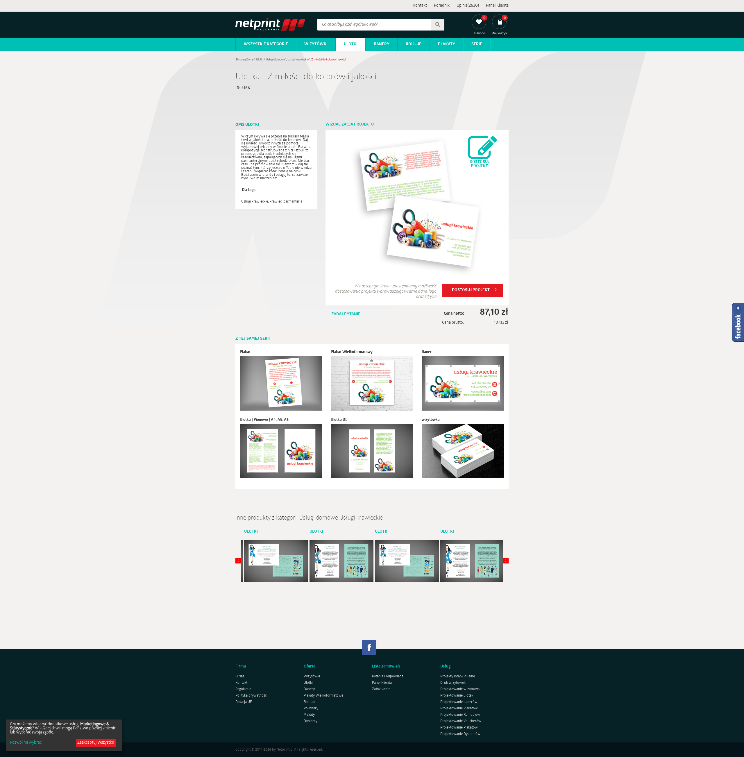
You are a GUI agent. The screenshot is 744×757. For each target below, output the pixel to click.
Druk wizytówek (453, 683)
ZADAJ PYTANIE (345, 314)
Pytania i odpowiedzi (388, 676)
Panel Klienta (497, 5)
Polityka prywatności (251, 695)
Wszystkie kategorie (266, 44)
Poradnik (442, 5)
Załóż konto (381, 689)
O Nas (239, 676)
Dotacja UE (243, 702)
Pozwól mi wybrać (26, 743)
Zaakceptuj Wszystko (95, 742)
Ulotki (350, 44)
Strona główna (244, 59)
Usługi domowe (275, 59)
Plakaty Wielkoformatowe (323, 695)
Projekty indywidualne (457, 676)
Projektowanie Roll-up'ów (460, 715)
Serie (476, 44)
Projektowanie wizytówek (460, 689)
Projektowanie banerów (458, 702)
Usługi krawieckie (298, 59)
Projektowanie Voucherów (460, 721)
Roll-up (414, 44)
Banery (381, 44)
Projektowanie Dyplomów (460, 734)
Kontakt (420, 5)
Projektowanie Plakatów (459, 708)
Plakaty (446, 44)
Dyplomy (310, 721)
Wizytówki (316, 44)
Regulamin (243, 689)
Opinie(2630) (468, 5)
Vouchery (311, 708)
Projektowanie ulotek (456, 695)
